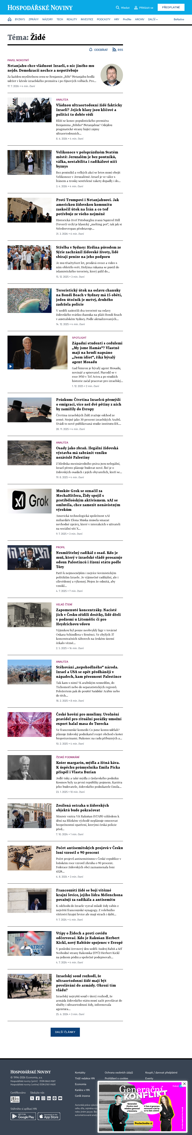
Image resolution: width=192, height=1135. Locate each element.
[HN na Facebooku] (38, 1098)
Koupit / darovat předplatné (161, 1072)
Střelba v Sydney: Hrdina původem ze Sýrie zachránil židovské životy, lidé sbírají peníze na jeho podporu (88, 252)
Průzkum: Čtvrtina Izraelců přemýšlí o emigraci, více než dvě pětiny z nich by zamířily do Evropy (88, 404)
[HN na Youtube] (60, 1098)
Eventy (149, 1078)
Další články (65, 1032)
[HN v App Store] (49, 1116)
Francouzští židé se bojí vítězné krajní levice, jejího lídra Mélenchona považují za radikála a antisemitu (89, 895)
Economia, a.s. (34, 1077)
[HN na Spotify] (54, 1098)
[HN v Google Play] (23, 1116)
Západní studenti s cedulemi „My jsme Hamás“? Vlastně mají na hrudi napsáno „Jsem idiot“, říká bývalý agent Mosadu (97, 353)
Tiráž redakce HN (85, 1078)
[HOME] (9, 19)
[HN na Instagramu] (43, 1098)
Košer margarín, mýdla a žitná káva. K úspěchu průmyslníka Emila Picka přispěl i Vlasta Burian (88, 767)
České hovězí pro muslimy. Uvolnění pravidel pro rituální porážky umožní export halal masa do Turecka (89, 719)
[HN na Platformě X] (32, 1098)
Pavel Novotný (18, 60)
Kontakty (80, 1072)
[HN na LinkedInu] (49, 1098)
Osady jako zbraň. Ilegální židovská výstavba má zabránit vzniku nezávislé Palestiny (87, 453)
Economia (80, 1084)
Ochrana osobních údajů (119, 1072)
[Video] (11, 366)
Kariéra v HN (82, 1090)
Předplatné (171, 7)
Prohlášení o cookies (116, 1078)
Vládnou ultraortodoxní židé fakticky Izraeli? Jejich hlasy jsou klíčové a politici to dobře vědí (89, 110)
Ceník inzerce (82, 1096)
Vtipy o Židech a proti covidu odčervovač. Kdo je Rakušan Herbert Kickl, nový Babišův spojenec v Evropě (89, 938)
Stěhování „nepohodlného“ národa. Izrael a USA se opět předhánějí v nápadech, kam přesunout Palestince (88, 672)
